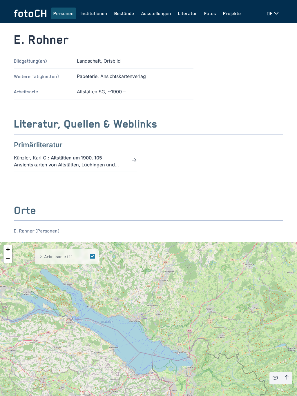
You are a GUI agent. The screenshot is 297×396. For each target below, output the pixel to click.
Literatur (187, 13)
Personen (63, 13)
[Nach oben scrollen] (286, 378)
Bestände (124, 13)
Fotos (210, 13)
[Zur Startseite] (30, 13)
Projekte (232, 13)
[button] (7, 249)
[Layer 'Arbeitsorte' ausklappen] (41, 257)
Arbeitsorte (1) (58, 256)
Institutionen (94, 13)
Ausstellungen (156, 13)
